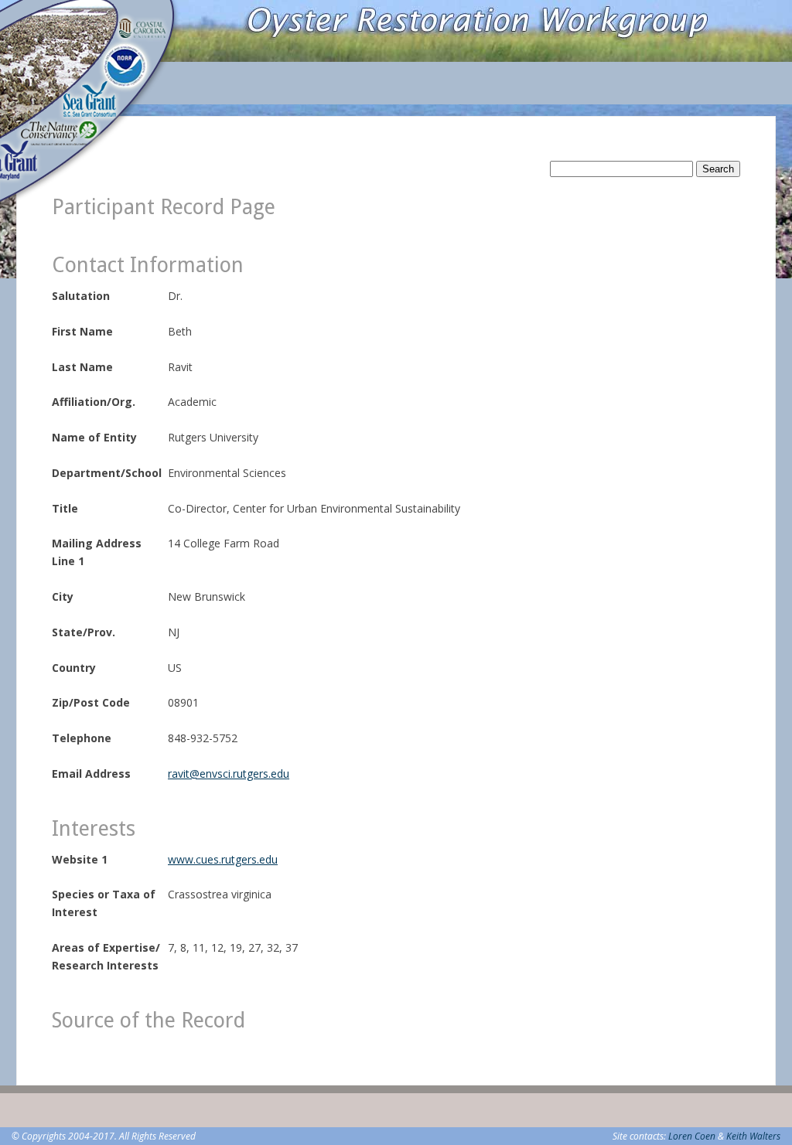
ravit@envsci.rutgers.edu (228, 773)
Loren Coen (691, 1136)
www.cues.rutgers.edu (223, 859)
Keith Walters (753, 1136)
